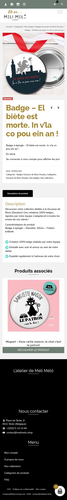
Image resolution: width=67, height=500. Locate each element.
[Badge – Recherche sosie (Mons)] (51, 107)
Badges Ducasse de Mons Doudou (31, 174)
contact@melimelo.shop (19, 432)
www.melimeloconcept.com (14, 494)
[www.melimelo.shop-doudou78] (33, 63)
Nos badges (34, 178)
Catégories (51, 174)
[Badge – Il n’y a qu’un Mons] (58, 107)
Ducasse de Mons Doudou (17, 178)
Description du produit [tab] (17, 193)
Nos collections (47, 178)
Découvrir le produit (33, 349)
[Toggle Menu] (60, 12)
